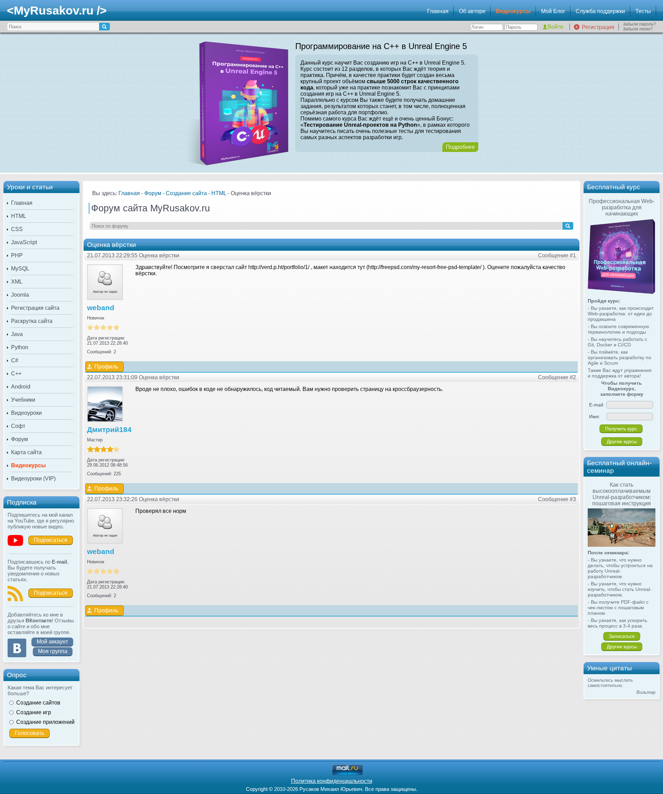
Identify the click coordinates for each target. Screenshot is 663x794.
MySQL (20, 268)
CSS (17, 229)
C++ (16, 373)
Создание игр (33, 712)
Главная (438, 11)
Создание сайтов (38, 703)
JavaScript (24, 242)
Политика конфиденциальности (331, 781)
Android (20, 387)
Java (17, 334)
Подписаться (50, 540)
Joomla (20, 295)
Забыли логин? (638, 29)
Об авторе (472, 11)
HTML (18, 216)
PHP (17, 255)
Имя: (594, 416)
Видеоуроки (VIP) (33, 478)
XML (16, 282)
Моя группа (52, 651)
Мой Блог (553, 11)
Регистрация (598, 27)
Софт (18, 426)
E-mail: (596, 405)
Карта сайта (26, 452)
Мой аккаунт (52, 641)
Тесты (643, 11)
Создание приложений (45, 722)
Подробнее (460, 147)
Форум (19, 439)
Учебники (23, 400)
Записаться (622, 636)
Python (19, 347)
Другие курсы (622, 441)
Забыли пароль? (639, 24)
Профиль (106, 367)
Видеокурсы (513, 11)
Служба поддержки (600, 11)
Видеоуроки (26, 413)
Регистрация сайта (35, 308)
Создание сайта (186, 193)
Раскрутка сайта (31, 321)
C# (14, 360)
